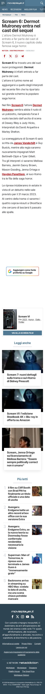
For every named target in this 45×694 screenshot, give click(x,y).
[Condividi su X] (10, 56)
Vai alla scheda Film (22, 333)
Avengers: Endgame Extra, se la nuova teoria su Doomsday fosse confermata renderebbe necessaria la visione (19, 537)
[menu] (3, 3)
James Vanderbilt (24, 143)
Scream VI (24, 316)
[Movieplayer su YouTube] (27, 616)
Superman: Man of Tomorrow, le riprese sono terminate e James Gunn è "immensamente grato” (18, 564)
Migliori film (30, 9)
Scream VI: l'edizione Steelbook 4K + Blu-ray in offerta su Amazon (22, 417)
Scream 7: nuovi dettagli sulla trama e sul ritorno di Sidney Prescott (21, 378)
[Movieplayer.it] (15, 3)
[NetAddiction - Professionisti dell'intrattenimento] (28, 662)
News (5, 9)
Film (16, 15)
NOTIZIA (5, 51)
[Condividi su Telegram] (22, 56)
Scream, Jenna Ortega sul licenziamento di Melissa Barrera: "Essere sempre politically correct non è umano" (22, 459)
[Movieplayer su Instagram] (22, 616)
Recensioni (15, 9)
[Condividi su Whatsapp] (16, 56)
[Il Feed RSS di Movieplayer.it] (32, 616)
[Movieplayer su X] (17, 616)
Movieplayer (6, 15)
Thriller (21, 322)
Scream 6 (17, 105)
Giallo (37, 319)
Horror (31, 319)
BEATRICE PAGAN (17, 51)
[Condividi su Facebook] (4, 56)
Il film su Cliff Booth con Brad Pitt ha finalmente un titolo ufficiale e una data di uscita (19, 493)
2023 (24, 319)
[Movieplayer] (22, 611)
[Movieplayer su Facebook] (12, 616)
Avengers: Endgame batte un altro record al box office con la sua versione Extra (18, 513)
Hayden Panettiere (13, 174)
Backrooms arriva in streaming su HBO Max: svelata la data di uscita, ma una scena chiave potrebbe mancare (18, 589)
